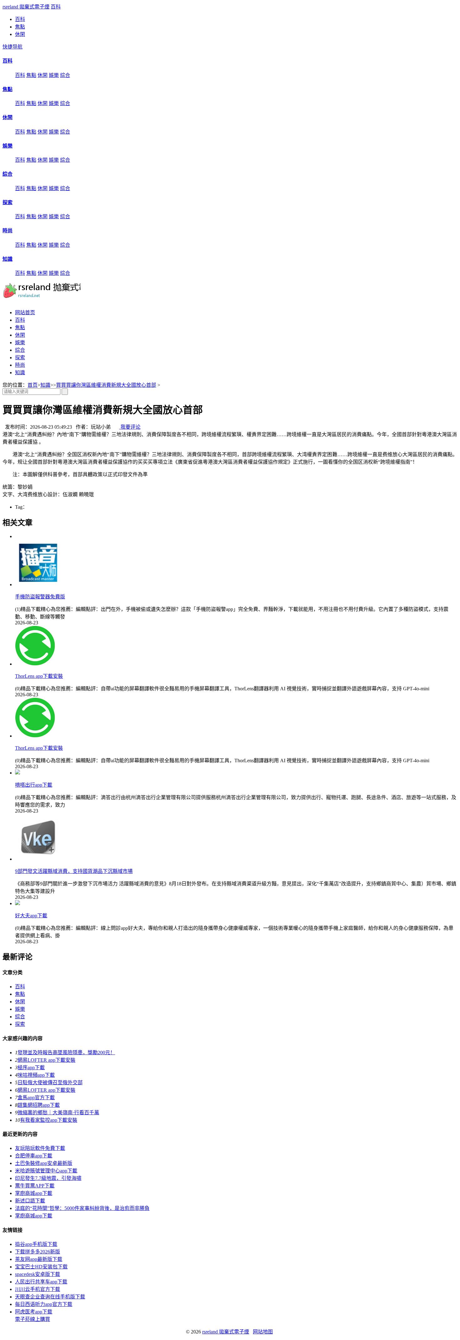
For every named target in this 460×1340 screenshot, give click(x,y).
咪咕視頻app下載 (36, 1075)
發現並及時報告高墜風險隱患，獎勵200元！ (66, 1052)
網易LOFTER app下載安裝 (46, 1060)
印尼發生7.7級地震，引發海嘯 (48, 1178)
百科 (56, 6)
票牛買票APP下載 (34, 1185)
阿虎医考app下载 (33, 1311)
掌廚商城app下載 (33, 1193)
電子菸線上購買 (32, 1319)
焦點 (20, 26)
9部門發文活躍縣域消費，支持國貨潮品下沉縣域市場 (74, 871)
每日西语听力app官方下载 (43, 1304)
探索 (8, 202)
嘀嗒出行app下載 (33, 785)
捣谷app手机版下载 (36, 1244)
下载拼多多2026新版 (37, 1251)
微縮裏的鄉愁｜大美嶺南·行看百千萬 (58, 1112)
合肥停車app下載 (33, 1155)
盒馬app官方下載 (36, 1097)
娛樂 (54, 75)
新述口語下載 (30, 1200)
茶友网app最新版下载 (38, 1259)
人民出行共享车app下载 (41, 1281)
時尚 (8, 230)
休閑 (20, 34)
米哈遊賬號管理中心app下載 (46, 1170)
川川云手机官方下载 (37, 1289)
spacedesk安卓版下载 (37, 1274)
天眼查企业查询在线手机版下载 (50, 1296)
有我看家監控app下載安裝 (48, 1120)
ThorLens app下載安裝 (39, 676)
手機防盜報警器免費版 (40, 596)
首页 (33, 385)
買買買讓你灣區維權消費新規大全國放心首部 (106, 385)
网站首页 (25, 312)
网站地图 (263, 1331)
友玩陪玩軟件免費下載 (40, 1148)
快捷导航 (13, 46)
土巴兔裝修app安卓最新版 (43, 1163)
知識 (8, 259)
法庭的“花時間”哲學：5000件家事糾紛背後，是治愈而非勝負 (82, 1208)
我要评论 (130, 427)
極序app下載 (31, 1067)
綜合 (65, 75)
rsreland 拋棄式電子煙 (26, 6)
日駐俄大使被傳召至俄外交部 (50, 1082)
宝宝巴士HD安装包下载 (41, 1266)
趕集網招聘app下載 (39, 1105)
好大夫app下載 (31, 915)
